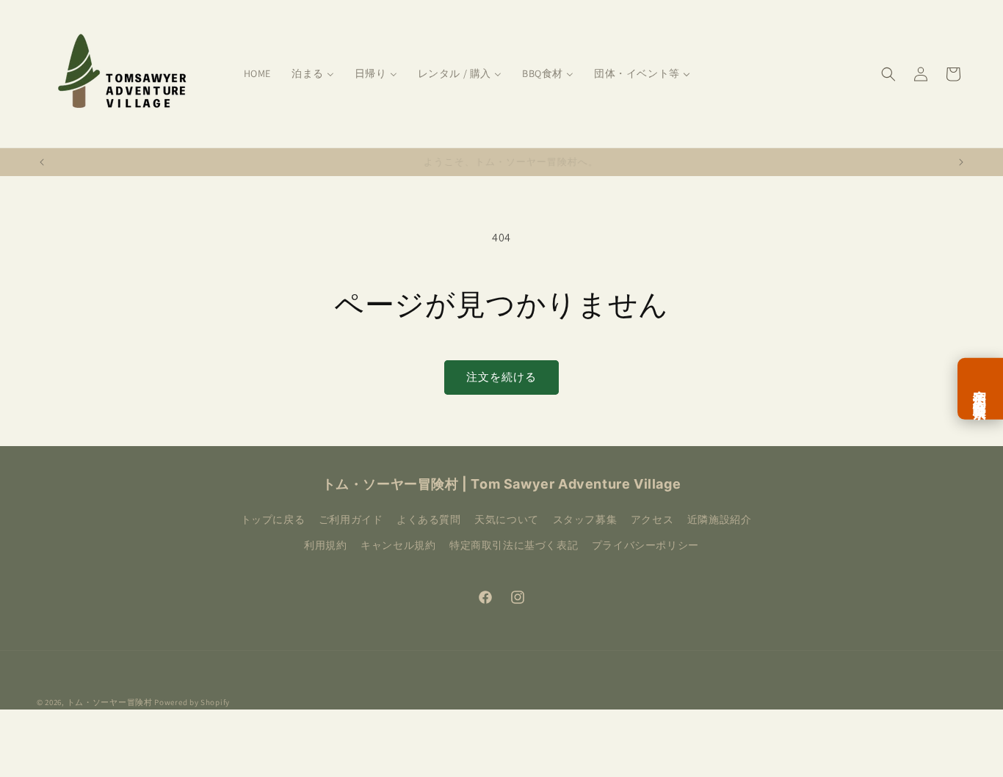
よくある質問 (429, 519)
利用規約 (325, 545)
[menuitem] (257, 73)
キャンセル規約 (398, 545)
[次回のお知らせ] (961, 162)
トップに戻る (273, 519)
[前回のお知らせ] (42, 162)
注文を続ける (501, 377)
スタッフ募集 (585, 519)
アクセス (652, 519)
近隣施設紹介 (719, 519)
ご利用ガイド (351, 519)
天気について (506, 519)
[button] (888, 74)
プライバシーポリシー (645, 545)
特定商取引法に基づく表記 (513, 545)
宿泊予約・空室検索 (980, 388)
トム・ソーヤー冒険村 (110, 702)
